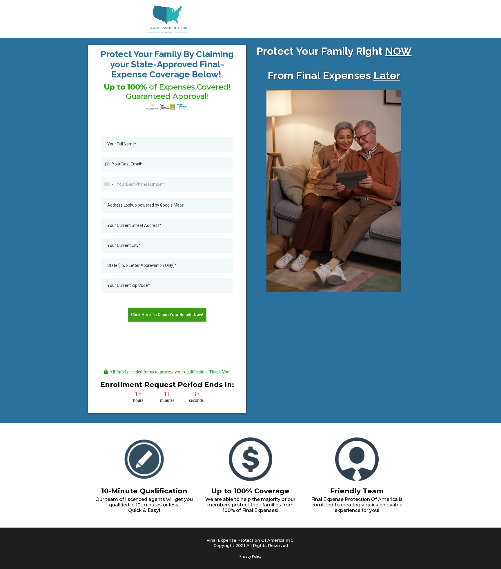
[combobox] (108, 184)
